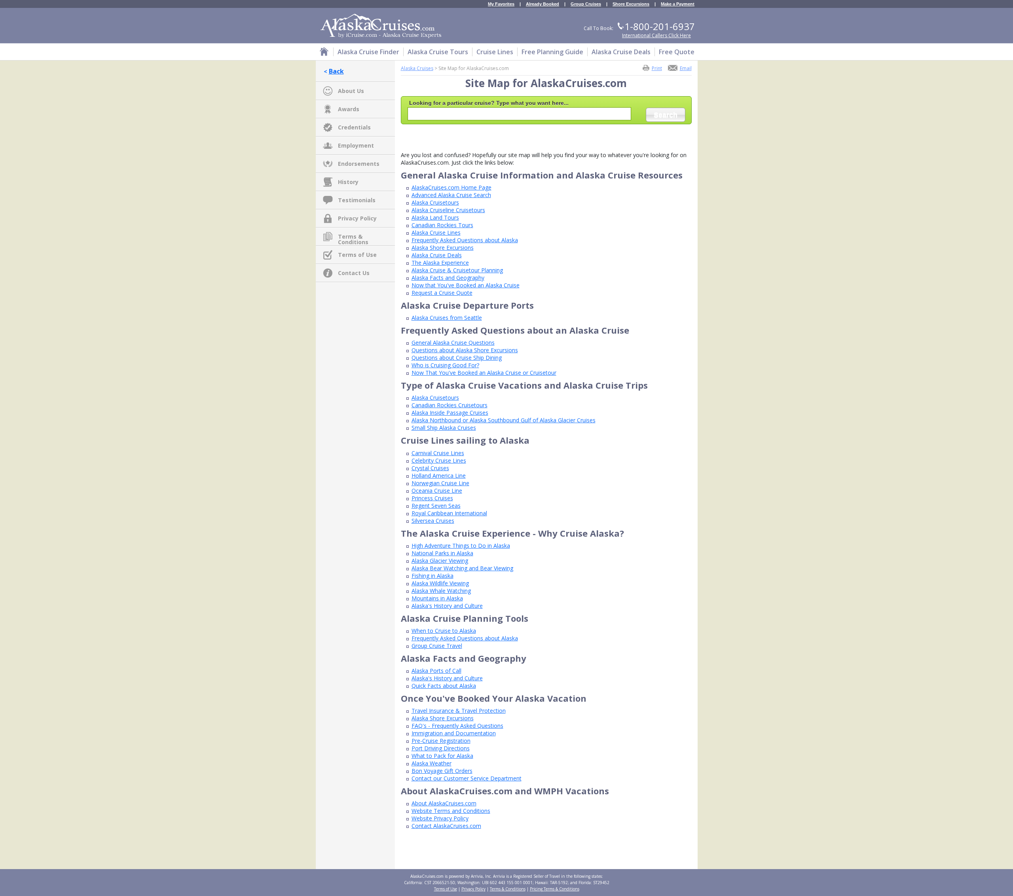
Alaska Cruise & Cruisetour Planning (457, 270)
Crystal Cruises (430, 468)
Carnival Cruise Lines (438, 453)
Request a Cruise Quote (442, 292)
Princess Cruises (432, 498)
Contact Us (354, 273)
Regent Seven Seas (436, 505)
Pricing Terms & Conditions (554, 889)
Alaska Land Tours (435, 217)
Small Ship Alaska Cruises (444, 427)
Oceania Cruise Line (437, 490)
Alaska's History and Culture (447, 605)
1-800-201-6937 (659, 26)
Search (665, 115)
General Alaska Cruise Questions (453, 342)
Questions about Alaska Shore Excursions (465, 350)
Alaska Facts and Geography (448, 277)
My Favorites (501, 4)
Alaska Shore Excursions (443, 247)
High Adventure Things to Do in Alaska (461, 545)
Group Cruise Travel (437, 645)
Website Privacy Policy (440, 818)
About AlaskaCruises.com (444, 803)
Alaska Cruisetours (435, 202)
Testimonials (357, 200)
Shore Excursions (631, 4)
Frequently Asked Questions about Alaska (465, 240)
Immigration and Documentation (454, 733)
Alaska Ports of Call (436, 670)
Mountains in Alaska (437, 598)
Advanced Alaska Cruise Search (451, 195)
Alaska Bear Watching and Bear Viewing (462, 568)
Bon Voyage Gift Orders (442, 771)
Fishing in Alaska (432, 575)
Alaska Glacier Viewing (440, 560)
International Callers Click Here (656, 35)
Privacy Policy (357, 218)
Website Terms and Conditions (451, 810)
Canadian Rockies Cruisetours (450, 405)
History (348, 182)
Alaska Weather (431, 763)
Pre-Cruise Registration (441, 740)
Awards (348, 109)
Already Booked (542, 4)
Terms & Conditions (353, 237)
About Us (351, 91)
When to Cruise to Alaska (444, 630)
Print (657, 68)
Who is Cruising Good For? (445, 365)
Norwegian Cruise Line (440, 483)
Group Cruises (586, 4)
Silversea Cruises (433, 520)
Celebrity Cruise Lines (439, 460)
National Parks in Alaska (442, 553)
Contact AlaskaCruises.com (446, 826)
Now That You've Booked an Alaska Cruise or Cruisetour (484, 372)
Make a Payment (677, 4)
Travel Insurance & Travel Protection (459, 710)
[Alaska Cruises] (324, 53)
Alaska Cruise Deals (437, 255)
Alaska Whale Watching (441, 590)
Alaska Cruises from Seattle (447, 317)
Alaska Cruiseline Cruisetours (448, 210)
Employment (356, 145)
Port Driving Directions (441, 748)
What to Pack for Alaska (442, 755)
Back (336, 71)
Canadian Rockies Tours (442, 225)
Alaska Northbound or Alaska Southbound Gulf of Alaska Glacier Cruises (504, 420)
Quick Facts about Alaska (444, 685)
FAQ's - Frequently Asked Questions (457, 725)
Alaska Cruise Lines (436, 232)
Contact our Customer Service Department (467, 778)
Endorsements (358, 163)
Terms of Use (357, 254)
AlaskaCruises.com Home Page (451, 187)
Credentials (354, 127)
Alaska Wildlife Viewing (440, 583)
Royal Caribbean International (449, 513)
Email (686, 68)
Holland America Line (439, 475)
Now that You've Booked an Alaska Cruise (466, 285)
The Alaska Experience (440, 262)
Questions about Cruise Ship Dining (457, 357)
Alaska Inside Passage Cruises (450, 412)
